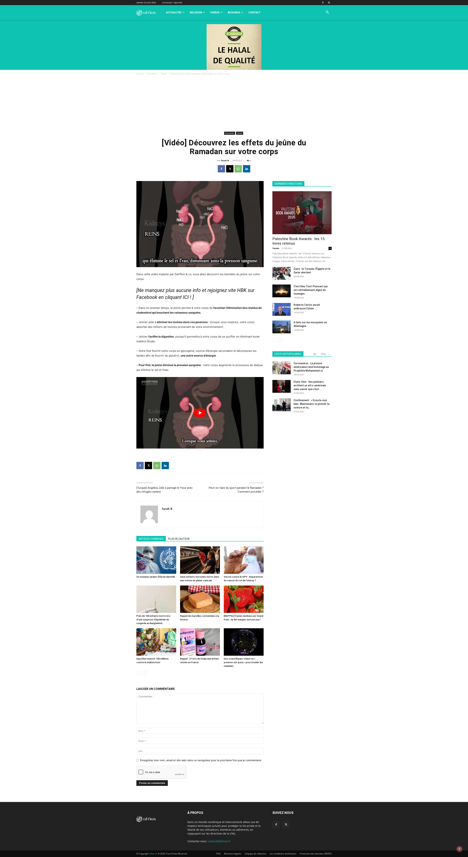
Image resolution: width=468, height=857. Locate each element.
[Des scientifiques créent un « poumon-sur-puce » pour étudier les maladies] (244, 642)
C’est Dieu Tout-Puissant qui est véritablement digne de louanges (311, 290)
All (314, 354)
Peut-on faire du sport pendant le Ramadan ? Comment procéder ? (236, 489)
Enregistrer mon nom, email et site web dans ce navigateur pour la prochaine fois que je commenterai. (201, 760)
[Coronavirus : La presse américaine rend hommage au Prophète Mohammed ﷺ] (281, 367)
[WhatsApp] (238, 168)
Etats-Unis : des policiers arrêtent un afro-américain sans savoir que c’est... (310, 385)
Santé (164, 73)
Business (234, 12)
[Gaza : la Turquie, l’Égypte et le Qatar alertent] (281, 273)
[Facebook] (323, 2)
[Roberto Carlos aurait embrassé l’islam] (281, 309)
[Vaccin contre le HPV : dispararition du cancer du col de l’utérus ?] (244, 560)
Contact (254, 12)
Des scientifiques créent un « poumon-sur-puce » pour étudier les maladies (243, 662)
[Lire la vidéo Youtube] (200, 413)
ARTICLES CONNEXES (151, 538)
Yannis (275, 248)
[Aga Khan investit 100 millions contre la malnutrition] (156, 642)
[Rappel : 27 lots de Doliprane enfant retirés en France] (200, 642)
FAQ (218, 853)
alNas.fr (153, 853)
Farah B (225, 160)
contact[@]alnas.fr (219, 841)
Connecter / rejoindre (172, 2)
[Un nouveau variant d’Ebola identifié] (156, 560)
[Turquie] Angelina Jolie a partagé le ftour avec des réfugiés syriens (164, 489)
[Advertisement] (234, 103)
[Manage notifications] (459, 849)
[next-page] (144, 673)
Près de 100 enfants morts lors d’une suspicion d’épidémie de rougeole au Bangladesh (153, 620)
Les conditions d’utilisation (283, 853)
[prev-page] (138, 673)
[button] (327, 12)
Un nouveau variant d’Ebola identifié (155, 576)
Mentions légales (232, 853)
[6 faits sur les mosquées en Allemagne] (281, 327)
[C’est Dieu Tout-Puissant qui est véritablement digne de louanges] (281, 291)
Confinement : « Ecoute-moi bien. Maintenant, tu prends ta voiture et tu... (311, 404)
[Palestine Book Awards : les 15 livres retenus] (302, 212)
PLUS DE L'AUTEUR (179, 538)
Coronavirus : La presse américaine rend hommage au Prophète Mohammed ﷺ (311, 367)
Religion (196, 12)
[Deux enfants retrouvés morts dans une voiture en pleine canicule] (200, 560)
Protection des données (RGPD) (316, 853)
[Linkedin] (246, 168)
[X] (329, 2)
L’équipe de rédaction (255, 853)
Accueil (140, 73)
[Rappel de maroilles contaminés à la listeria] (200, 599)
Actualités (174, 12)
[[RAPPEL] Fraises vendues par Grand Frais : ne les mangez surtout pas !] (244, 599)
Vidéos (215, 12)
